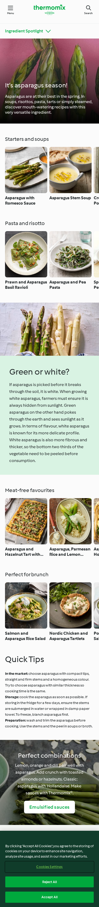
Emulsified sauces (49, 807)
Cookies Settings (49, 867)
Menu (10, 13)
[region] (49, 869)
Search (88, 13)
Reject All (49, 882)
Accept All (49, 897)
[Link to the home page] (49, 9)
